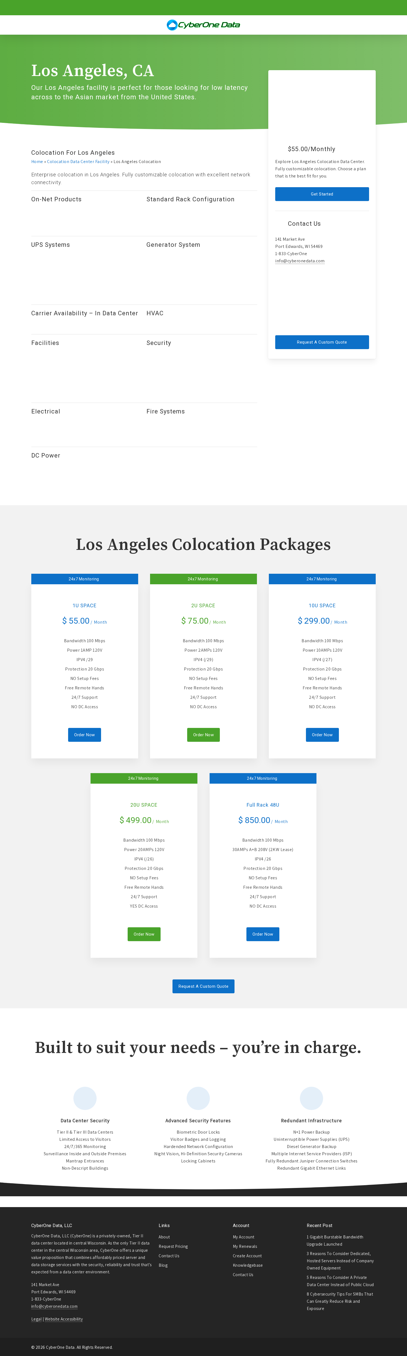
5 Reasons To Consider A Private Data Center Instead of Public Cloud (340, 1281)
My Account (243, 1237)
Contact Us (169, 1255)
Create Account (247, 1255)
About (164, 1237)
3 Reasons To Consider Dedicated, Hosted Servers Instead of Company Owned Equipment (340, 1261)
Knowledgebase (248, 1265)
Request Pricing (173, 1246)
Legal (36, 1319)
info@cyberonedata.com (300, 261)
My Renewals (245, 1246)
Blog (163, 1265)
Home (37, 161)
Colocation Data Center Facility (78, 161)
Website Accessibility (64, 1319)
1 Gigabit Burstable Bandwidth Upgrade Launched (335, 1240)
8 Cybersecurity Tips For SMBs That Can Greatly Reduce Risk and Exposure (340, 1301)
